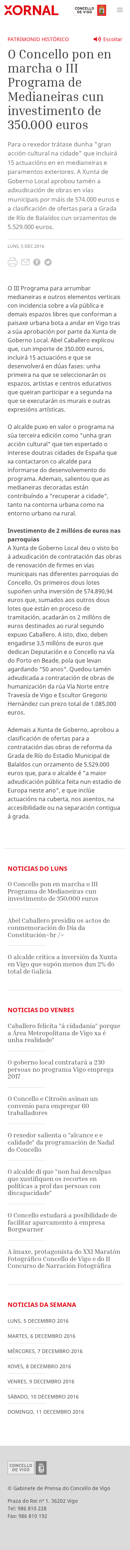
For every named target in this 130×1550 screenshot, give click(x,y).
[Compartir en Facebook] (36, 263)
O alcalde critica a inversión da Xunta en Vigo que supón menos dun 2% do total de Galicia (62, 964)
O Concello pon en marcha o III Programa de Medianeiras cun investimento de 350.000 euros (53, 891)
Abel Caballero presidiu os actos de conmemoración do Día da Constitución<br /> (59, 927)
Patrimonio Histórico (38, 39)
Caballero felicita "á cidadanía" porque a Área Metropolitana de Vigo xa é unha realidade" (64, 1033)
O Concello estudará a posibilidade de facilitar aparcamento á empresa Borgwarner (62, 1222)
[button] (120, 10)
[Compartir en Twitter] (48, 263)
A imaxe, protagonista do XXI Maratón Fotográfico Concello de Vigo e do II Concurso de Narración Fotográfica (64, 1258)
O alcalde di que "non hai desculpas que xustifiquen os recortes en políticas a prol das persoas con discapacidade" (59, 1182)
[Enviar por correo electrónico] (25, 263)
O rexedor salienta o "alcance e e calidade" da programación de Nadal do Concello (61, 1142)
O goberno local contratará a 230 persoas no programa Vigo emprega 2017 (61, 1069)
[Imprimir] (12, 263)
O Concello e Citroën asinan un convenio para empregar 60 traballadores (53, 1105)
